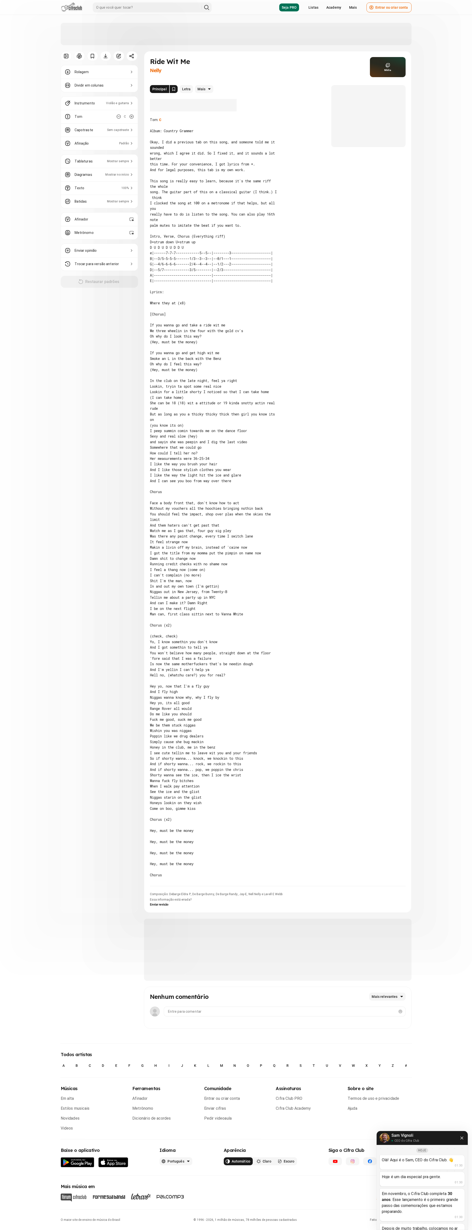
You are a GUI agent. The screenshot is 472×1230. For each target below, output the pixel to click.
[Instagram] (352, 1161)
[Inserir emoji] (400, 1011)
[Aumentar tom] (132, 117)
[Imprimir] (79, 56)
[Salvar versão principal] (174, 89)
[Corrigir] (118, 56)
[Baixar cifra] (105, 56)
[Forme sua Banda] (108, 1196)
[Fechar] (462, 1138)
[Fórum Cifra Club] (73, 1197)
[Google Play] (77, 1162)
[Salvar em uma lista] (92, 56)
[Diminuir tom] (119, 117)
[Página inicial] (72, 7)
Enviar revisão (159, 904)
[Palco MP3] (170, 1196)
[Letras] (141, 1196)
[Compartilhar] (132, 56)
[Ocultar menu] (66, 56)
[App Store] (113, 1162)
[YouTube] (335, 1161)
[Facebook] (370, 1161)
